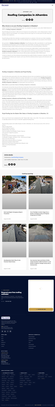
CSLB (30, 342)
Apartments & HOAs (32, 338)
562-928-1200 (8, 301)
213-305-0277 (5, 362)
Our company (41, 106)
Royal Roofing (27, 72)
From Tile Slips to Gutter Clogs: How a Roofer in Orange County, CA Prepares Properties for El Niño (39, 214)
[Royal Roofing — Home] (5, 5)
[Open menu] (52, 5)
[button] (27, 20)
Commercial (31, 340)
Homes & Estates (31, 336)
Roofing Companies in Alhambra (13, 29)
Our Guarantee (31, 344)
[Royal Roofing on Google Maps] (30, 2)
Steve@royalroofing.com (5, 363)
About (2, 338)
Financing (3, 344)
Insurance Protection (32, 346)
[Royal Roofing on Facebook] (34, 2)
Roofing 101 (3, 342)
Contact (2, 346)
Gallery (2, 340)
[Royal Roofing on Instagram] (36, 2)
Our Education (31, 348)
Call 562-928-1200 (42, 309)
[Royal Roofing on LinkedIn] (32, 2)
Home (2, 336)
